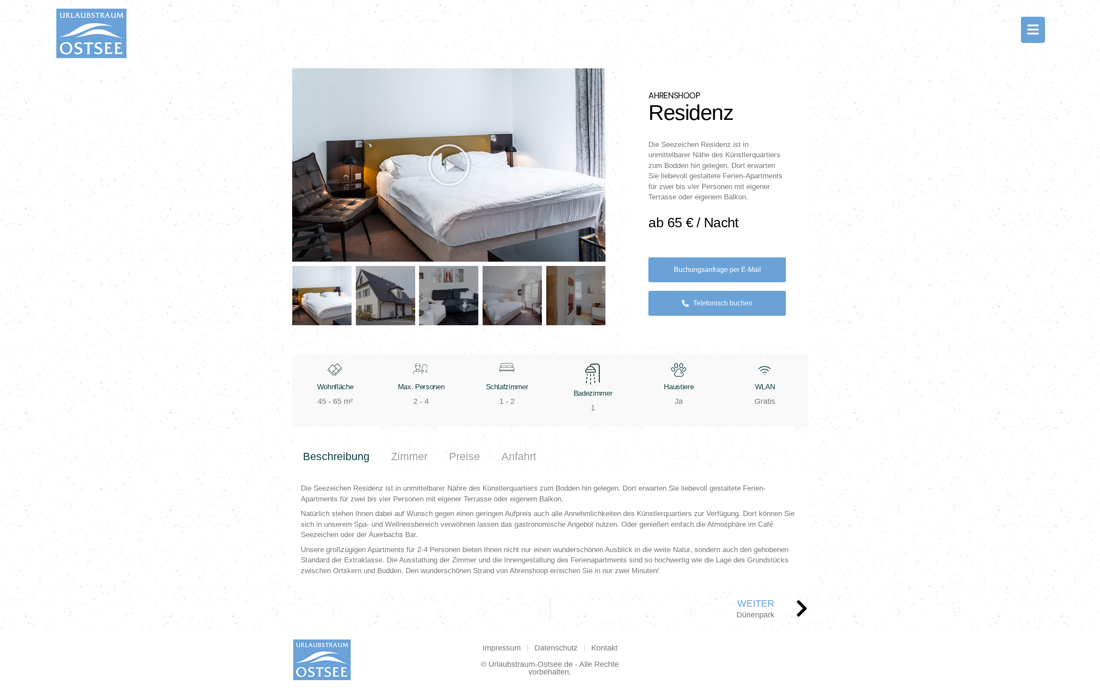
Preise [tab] (464, 456)
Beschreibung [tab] (336, 456)
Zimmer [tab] (409, 456)
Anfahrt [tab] (518, 456)
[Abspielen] (448, 165)
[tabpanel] (550, 529)
